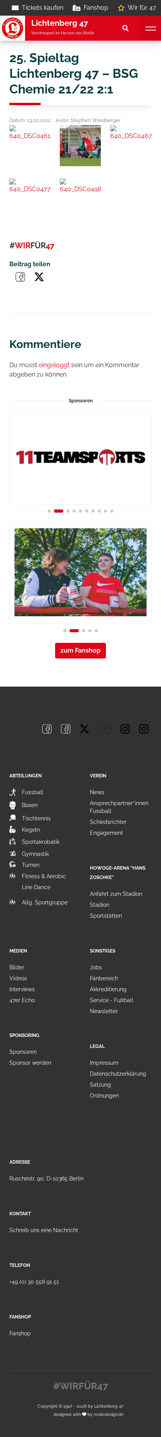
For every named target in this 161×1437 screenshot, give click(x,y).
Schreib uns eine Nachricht (43, 1230)
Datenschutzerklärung (118, 1074)
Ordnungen (104, 1096)
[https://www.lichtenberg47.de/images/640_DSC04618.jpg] (29, 145)
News (97, 792)
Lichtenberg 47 (108, 1406)
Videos (18, 978)
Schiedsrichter (108, 822)
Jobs (96, 967)
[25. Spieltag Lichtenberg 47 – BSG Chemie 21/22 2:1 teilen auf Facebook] (20, 277)
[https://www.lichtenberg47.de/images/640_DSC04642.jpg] (80, 145)
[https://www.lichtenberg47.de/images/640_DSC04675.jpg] (130, 145)
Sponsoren (23, 1052)
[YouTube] (104, 729)
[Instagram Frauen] (144, 729)
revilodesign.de (108, 1414)
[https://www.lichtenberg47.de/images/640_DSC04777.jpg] (29, 198)
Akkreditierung (108, 989)
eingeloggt (54, 365)
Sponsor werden (30, 1063)
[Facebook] (47, 729)
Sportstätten (106, 916)
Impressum (104, 1063)
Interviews (22, 989)
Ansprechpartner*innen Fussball (119, 807)
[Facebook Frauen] (65, 729)
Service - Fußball (111, 1000)
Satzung (100, 1085)
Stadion (99, 905)
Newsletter (104, 1011)
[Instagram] (125, 729)
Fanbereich (104, 978)
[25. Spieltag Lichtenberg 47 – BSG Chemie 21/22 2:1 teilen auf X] (39, 277)
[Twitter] (84, 729)
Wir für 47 (142, 7)
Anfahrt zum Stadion (116, 894)
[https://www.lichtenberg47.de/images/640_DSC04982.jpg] (80, 198)
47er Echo (22, 1000)
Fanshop (96, 7)
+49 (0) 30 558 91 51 (34, 1282)
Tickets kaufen (42, 7)
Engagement (106, 833)
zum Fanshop (80, 650)
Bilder (16, 967)
